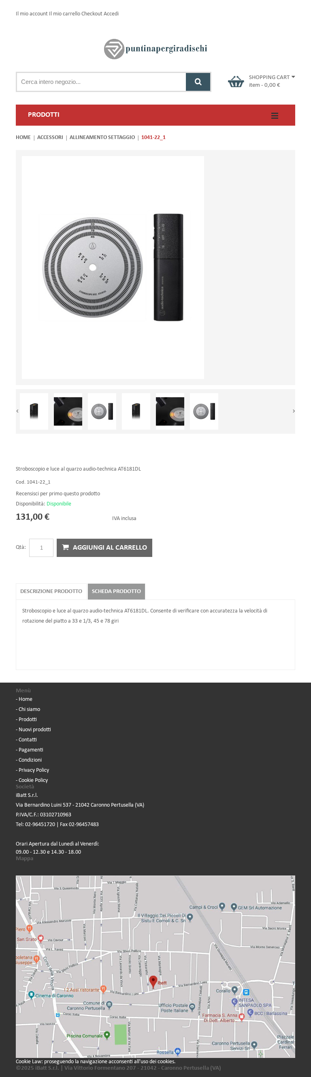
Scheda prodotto (116, 592)
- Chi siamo (28, 710)
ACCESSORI (50, 138)
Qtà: (21, 547)
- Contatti (26, 740)
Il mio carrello (64, 14)
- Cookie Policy (32, 780)
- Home (24, 699)
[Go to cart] (236, 81)
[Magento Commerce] (155, 49)
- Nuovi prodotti (33, 730)
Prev (17, 411)
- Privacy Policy (32, 770)
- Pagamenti (29, 750)
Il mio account (32, 14)
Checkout (91, 14)
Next (293, 411)
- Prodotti (26, 720)
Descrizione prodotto (51, 592)
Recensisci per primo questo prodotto (58, 494)
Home (23, 138)
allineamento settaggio (102, 138)
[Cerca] (198, 82)
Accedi (111, 14)
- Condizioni (29, 760)
